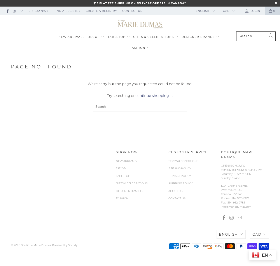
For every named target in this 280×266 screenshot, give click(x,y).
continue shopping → (154, 96)
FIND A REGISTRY (67, 10)
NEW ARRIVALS (71, 36)
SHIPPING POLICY (180, 183)
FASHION (137, 47)
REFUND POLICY (179, 168)
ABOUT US (175, 191)
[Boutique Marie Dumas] (140, 24)
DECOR (94, 36)
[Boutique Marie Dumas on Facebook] (7, 10)
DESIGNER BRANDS (198, 36)
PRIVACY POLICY (179, 175)
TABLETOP (117, 36)
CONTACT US (132, 10)
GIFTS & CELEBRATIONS (153, 36)
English (202, 10)
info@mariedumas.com (236, 206)
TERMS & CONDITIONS (183, 161)
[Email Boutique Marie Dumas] (21, 10)
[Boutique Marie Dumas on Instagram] (14, 10)
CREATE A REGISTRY (101, 10)
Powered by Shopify (64, 245)
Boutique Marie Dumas (36, 245)
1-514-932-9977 (37, 10)
